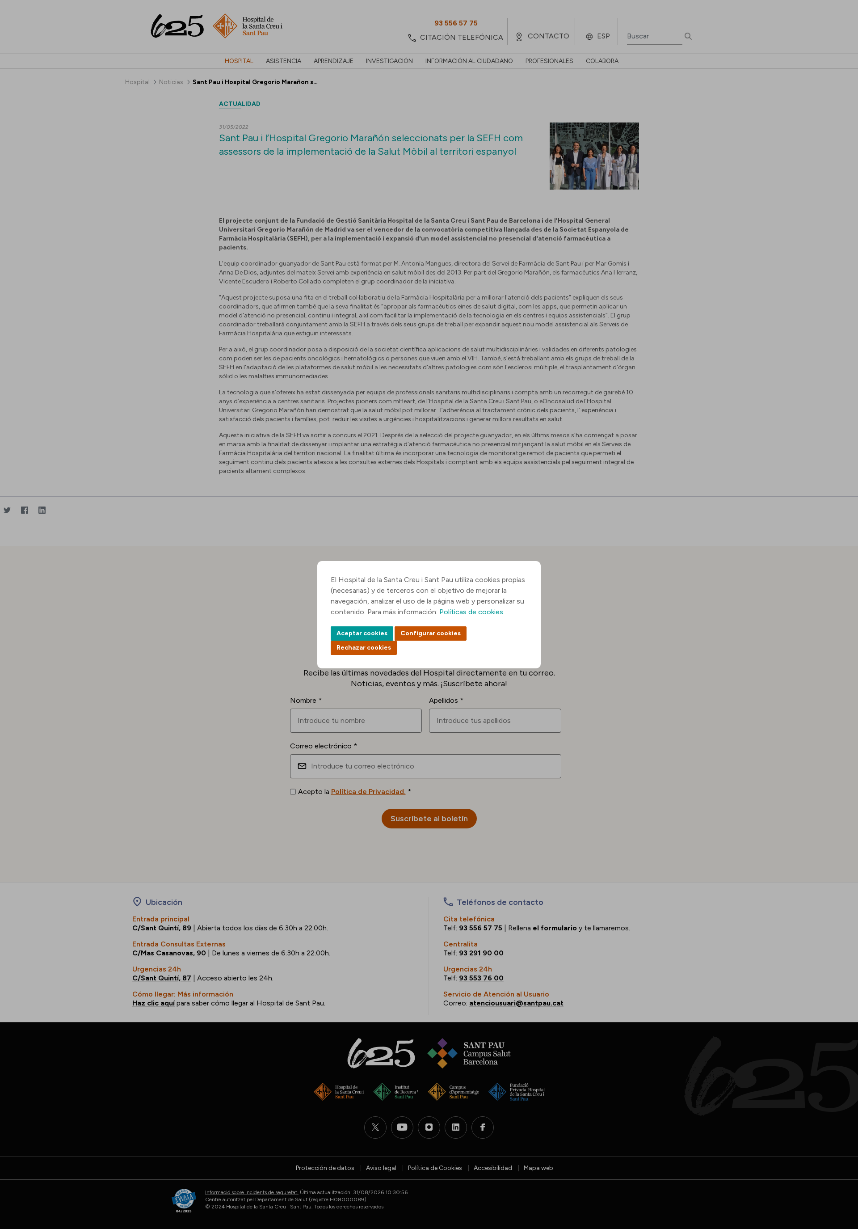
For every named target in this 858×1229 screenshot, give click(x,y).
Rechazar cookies (363, 647)
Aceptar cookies (361, 633)
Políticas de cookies (471, 612)
